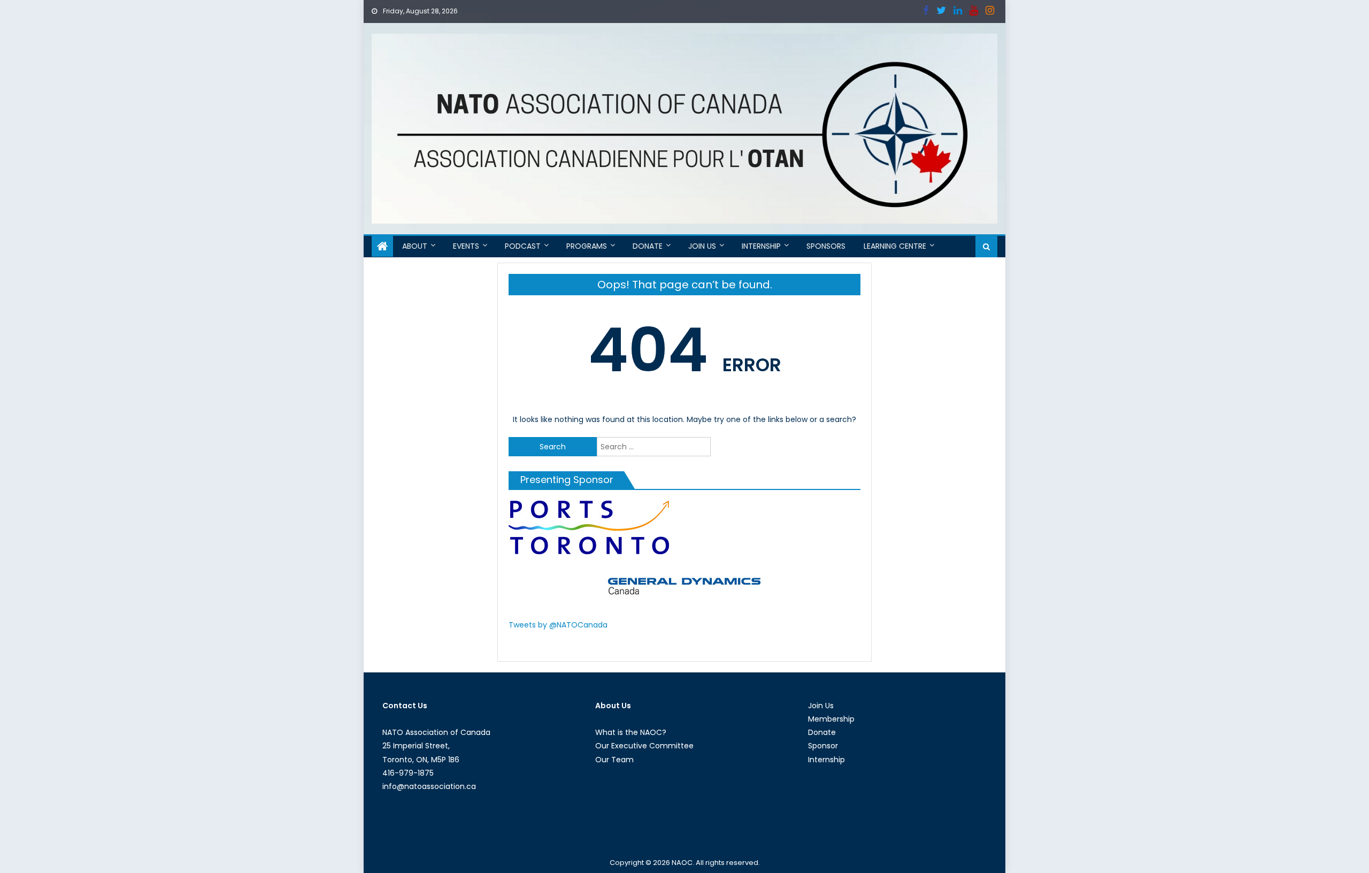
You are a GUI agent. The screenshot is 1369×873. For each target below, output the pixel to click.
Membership (831, 719)
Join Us (702, 246)
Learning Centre (895, 246)
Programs (586, 246)
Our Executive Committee (644, 745)
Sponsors (825, 246)
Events (466, 246)
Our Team (614, 759)
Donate (648, 246)
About (414, 246)
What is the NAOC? (630, 732)
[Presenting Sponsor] (589, 527)
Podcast (523, 246)
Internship (761, 246)
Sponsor (823, 745)
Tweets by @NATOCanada (558, 624)
